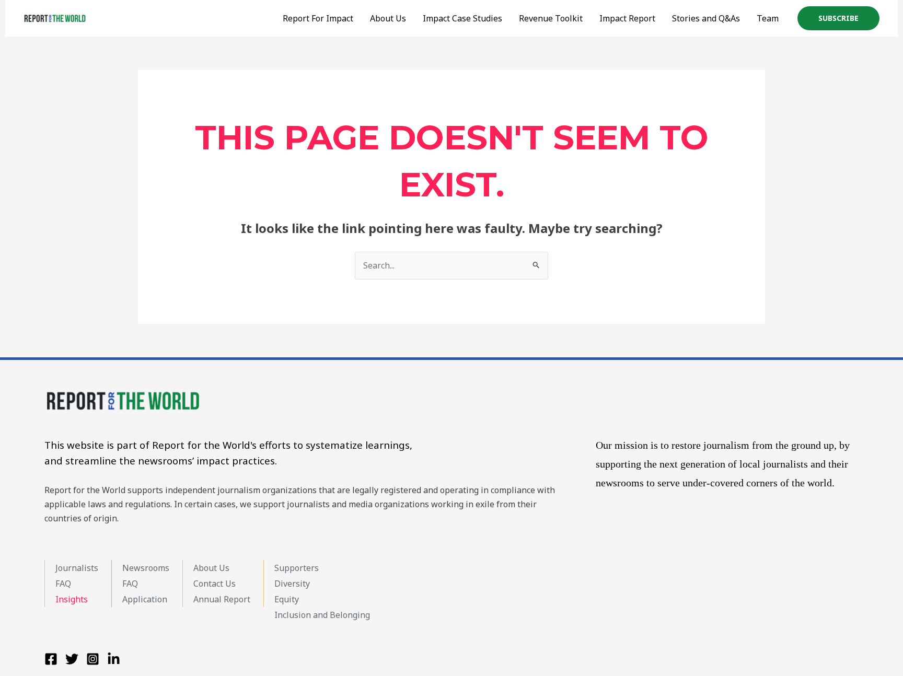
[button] (838, 18)
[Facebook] (50, 659)
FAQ (63, 583)
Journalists (76, 568)
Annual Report (221, 599)
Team (768, 18)
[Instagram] (92, 659)
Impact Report (627, 18)
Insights (71, 599)
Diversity (292, 583)
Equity (286, 599)
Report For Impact (318, 18)
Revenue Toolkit (551, 18)
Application (144, 599)
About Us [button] (388, 18)
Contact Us (214, 583)
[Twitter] (71, 659)
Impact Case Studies (462, 18)
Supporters (296, 568)
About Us (211, 568)
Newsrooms (145, 568)
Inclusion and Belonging (322, 615)
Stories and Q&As (706, 18)
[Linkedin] (113, 659)
